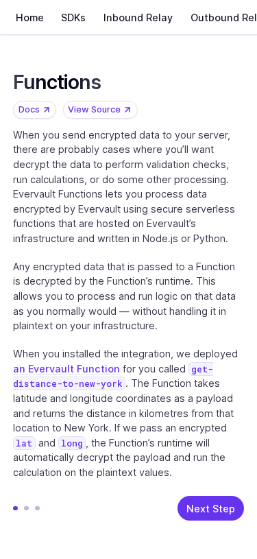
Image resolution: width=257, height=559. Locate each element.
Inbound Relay (138, 17)
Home (29, 17)
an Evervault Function (66, 368)
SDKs (73, 17)
